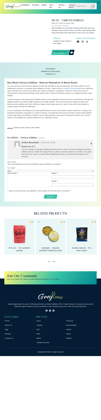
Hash (38, 334)
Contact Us (61, 6)
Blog (6, 329)
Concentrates (71, 325)
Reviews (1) (50, 74)
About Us (8, 325)
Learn (38, 321)
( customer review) (60, 25)
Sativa (38, 338)
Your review (12, 173)
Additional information (50, 71)
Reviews (8, 334)
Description (50, 69)
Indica (68, 334)
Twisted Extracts (42, 342)
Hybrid (68, 329)
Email (55, 181)
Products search (72, 6)
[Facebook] (78, 41)
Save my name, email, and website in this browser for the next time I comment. (39, 191)
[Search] (93, 6)
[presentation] (48, 259)
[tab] (50, 68)
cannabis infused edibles (72, 88)
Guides (44, 5)
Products (35, 5)
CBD (39, 222)
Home (7, 321)
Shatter (69, 338)
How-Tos (51, 6)
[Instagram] (82, 41)
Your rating (11, 168)
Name (55, 173)
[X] (87, 41)
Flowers (39, 325)
